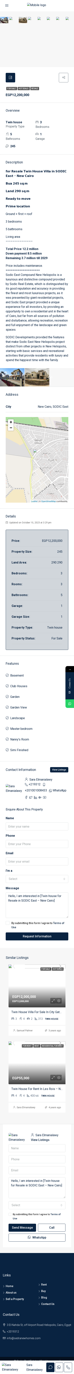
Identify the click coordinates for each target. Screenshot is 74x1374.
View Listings (59, 769)
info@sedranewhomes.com (24, 1338)
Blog (44, 1297)
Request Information (37, 936)
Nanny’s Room (19, 739)
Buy (43, 1291)
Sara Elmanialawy (26, 1107)
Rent (44, 1284)
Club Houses (18, 686)
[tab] (10, 77)
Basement (17, 675)
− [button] (11, 427)
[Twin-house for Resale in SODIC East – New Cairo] (37, 454)
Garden (15, 697)
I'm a (9, 870)
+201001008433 (36, 790)
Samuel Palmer (25, 1030)
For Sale (11, 89)
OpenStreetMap (48, 501)
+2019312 (13, 1331)
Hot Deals (24, 89)
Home (9, 1286)
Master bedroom (21, 729)
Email (9, 853)
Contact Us (47, 1304)
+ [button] (11, 422)
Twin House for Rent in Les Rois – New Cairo (41, 1089)
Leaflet (34, 501)
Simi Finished (19, 750)
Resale (34, 89)
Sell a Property (15, 1299)
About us (11, 1292)
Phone (10, 835)
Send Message (22, 1227)
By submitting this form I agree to (37, 925)
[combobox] (37, 879)
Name (10, 818)
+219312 (35, 784)
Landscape (17, 718)
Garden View (18, 707)
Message (12, 888)
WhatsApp (59, 790)
